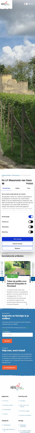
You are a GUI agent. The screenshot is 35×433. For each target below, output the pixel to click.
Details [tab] (17, 188)
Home (6, 4)
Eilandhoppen (7, 425)
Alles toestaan (18, 239)
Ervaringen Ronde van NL (9, 430)
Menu (32, 4)
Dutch (26, 4)
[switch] (30, 222)
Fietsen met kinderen (25, 415)
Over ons (6, 401)
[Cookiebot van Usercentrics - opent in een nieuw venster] (26, 184)
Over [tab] (28, 188)
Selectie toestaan (17, 243)
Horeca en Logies (24, 411)
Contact (6, 414)
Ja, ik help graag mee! (9, 367)
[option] (17, 282)
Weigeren (17, 248)
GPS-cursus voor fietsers (24, 405)
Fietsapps (22, 401)
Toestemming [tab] (6, 188)
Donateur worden (8, 405)
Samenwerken (7, 409)
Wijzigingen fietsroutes (23, 425)
